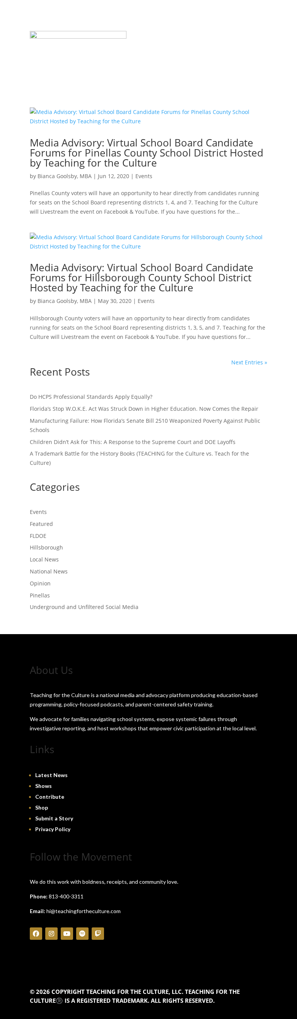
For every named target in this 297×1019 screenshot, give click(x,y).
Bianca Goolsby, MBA (65, 176)
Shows (43, 786)
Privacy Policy (52, 829)
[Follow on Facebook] (36, 933)
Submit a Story (54, 818)
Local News (44, 559)
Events (143, 176)
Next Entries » (249, 362)
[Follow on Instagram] (51, 933)
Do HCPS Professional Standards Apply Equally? (91, 396)
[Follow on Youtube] (67, 933)
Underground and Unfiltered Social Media (84, 607)
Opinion (40, 583)
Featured (41, 523)
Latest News (51, 775)
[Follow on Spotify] (82, 933)
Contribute (49, 796)
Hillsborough (46, 547)
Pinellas (40, 595)
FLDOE (38, 535)
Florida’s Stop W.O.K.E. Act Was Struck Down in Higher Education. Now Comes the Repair (144, 408)
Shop (41, 807)
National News (49, 571)
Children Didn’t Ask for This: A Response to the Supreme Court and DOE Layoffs (133, 442)
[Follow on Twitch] (98, 933)
